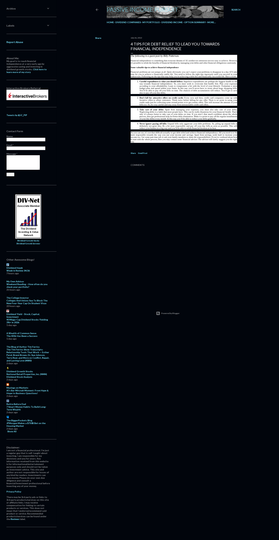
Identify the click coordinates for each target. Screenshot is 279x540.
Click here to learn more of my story (26, 70)
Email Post (142, 153)
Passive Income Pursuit (142, 9)
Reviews (15, 519)
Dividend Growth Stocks (28, 241)
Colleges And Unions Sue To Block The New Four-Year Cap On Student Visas (26, 302)
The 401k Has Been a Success (21, 336)
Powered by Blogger (170, 313)
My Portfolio (151, 22)
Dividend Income (172, 22)
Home (110, 22)
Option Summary (195, 22)
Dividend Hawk (14, 267)
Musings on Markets (17, 387)
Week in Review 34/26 (18, 270)
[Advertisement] (184, 272)
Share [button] (98, 38)
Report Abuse (14, 42)
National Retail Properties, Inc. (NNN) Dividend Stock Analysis (26, 375)
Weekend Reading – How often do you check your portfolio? (26, 285)
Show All (11, 431)
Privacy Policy (13, 491)
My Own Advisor (15, 281)
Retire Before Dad (16, 404)
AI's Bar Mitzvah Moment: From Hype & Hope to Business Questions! (27, 392)
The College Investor (17, 297)
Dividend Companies (128, 22)
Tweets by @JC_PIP (16, 115)
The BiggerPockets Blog (19, 420)
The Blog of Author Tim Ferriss (23, 346)
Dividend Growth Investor (28, 243)
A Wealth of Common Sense (21, 333)
